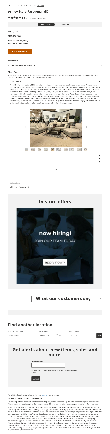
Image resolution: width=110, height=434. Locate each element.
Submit (36, 379)
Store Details (46, 24)
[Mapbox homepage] (15, 183)
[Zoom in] (99, 155)
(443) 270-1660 (14, 36)
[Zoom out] (99, 158)
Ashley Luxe (64, 24)
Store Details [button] (15, 82)
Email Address (37, 361)
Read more (42, 18)
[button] (55, 65)
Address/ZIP (47, 335)
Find (99, 335)
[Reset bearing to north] (99, 161)
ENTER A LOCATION (73, 331)
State (60, 335)
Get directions (18, 51)
